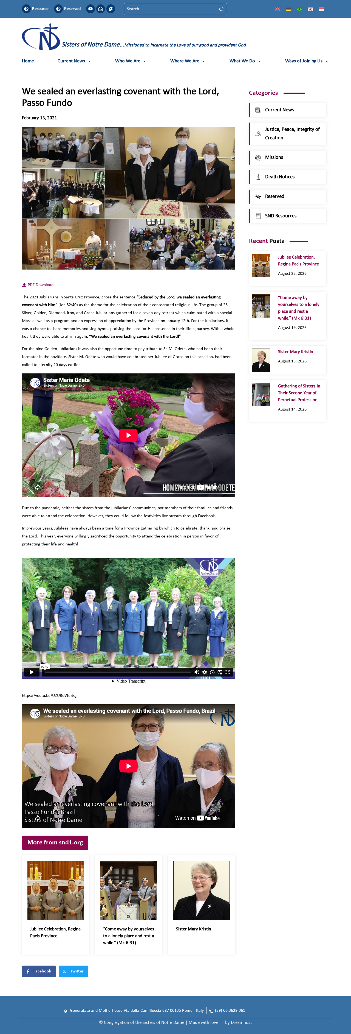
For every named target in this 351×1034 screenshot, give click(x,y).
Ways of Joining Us (303, 61)
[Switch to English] (277, 9)
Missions (274, 157)
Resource (40, 9)
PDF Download (40, 285)
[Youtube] (90, 8)
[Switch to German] (288, 9)
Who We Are (127, 61)
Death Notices (280, 177)
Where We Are (184, 61)
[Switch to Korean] (310, 9)
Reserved (72, 9)
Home (28, 61)
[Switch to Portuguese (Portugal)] (299, 9)
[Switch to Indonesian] (321, 9)
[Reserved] (58, 8)
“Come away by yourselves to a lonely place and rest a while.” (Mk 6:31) (128, 936)
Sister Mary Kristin (193, 929)
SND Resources (280, 216)
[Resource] (26, 8)
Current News (71, 61)
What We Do (242, 61)
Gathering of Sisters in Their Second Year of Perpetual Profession (299, 393)
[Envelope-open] (100, 8)
